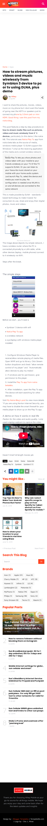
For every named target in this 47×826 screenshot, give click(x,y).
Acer (7, 575)
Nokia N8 (30, 461)
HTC (34, 579)
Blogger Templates (21, 819)
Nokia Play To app (15, 331)
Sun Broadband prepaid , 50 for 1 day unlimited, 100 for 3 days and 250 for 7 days (25, 653)
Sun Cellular (31, 10)
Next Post (39, 548)
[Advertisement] (23, 39)
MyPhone (9, 592)
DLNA (17, 461)
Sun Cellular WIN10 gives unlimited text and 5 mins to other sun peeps (26, 709)
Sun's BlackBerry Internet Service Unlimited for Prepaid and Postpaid (26, 679)
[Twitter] (16, 471)
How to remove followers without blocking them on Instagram (25, 639)
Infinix (20, 583)
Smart (11, 10)
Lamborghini (10, 587)
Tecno (26, 600)
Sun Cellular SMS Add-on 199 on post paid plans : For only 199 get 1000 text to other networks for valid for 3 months (26, 694)
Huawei (8, 583)
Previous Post (10, 548)
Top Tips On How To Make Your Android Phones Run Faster (12, 500)
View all (41, 479)
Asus (29, 575)
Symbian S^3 (28, 464)
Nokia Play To (28, 139)
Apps (12, 67)
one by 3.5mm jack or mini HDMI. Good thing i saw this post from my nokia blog (21, 117)
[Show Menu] (3, 4)
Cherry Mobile (11, 579)
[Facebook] (11, 471)
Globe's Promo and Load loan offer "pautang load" (26, 722)
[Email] (27, 471)
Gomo (42, 10)
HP (24, 579)
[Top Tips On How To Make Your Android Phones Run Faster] (12, 489)
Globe (20, 10)
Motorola (26, 587)
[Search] (43, 3)
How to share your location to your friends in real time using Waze (12, 535)
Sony (34, 596)
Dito (4, 10)
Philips (8, 596)
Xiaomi (37, 600)
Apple (18, 575)
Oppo (34, 592)
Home (5, 67)
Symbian (18, 464)
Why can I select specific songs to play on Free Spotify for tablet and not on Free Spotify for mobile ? (34, 504)
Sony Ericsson (11, 600)
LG (30, 583)
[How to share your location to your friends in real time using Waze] (12, 523)
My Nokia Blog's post (16, 400)
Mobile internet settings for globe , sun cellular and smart (26, 667)
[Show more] (32, 471)
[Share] (42, 97)
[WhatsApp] (21, 471)
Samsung (21, 596)
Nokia (23, 461)
